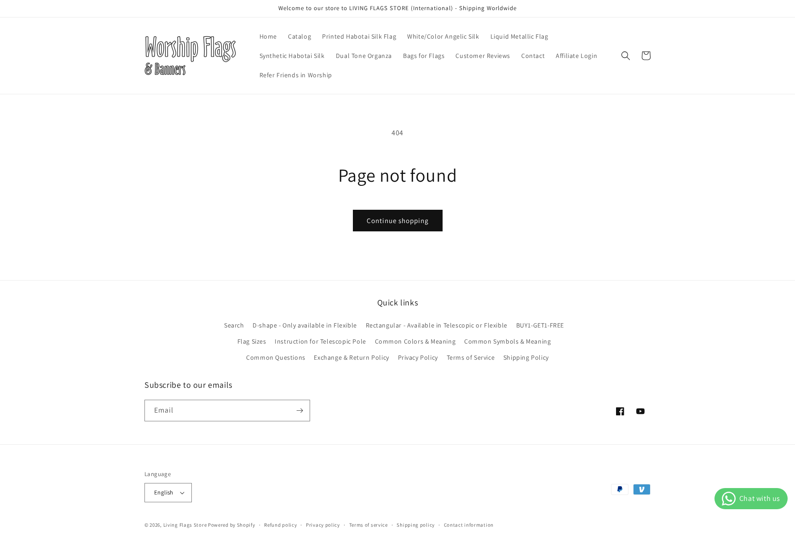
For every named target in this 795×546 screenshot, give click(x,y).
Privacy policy (323, 525)
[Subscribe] (299, 410)
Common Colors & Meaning (415, 341)
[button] (626, 56)
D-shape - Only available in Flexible (305, 325)
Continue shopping (398, 220)
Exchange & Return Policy (351, 357)
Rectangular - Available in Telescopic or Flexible (436, 325)
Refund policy (280, 525)
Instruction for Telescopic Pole (320, 341)
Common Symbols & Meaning (507, 341)
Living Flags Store (185, 525)
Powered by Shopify (231, 525)
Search (234, 325)
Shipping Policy (526, 357)
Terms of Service (471, 357)
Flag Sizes (251, 341)
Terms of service (368, 525)
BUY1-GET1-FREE (540, 325)
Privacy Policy (418, 357)
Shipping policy (416, 525)
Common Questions (275, 357)
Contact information (469, 525)
